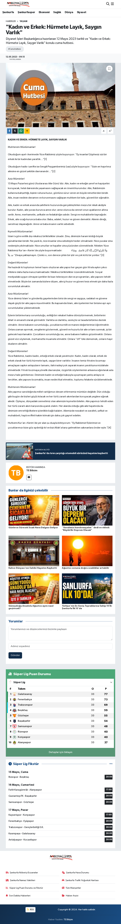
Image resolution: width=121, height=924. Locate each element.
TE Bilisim (31, 470)
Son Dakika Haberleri (19, 895)
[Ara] (107, 4)
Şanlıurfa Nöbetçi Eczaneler (24, 872)
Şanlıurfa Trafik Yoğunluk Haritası (82, 880)
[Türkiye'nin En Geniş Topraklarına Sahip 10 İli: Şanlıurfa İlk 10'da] (87, 588)
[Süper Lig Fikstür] (110, 764)
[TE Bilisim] (16, 472)
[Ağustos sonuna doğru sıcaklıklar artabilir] (87, 550)
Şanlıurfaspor (26, 12)
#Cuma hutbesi (14, 49)
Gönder (15, 655)
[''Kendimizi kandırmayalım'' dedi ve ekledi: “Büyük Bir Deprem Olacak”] (87, 510)
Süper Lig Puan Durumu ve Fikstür (26, 888)
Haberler (11, 21)
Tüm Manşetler (73, 888)
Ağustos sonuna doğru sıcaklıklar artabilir (85, 568)
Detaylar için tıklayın (60, 752)
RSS (32, 909)
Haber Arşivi (72, 895)
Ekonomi (44, 12)
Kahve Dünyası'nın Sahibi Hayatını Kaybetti (33, 568)
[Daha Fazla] (27, 131)
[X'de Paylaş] (15, 131)
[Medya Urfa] (17, 4)
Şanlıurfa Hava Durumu (77, 872)
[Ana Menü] (112, 4)
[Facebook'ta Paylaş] (9, 131)
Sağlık (57, 12)
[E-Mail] (29, 477)
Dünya (69, 12)
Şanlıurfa (8, 12)
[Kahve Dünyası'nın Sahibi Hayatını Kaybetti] (34, 550)
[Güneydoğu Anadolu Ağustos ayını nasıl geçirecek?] (34, 588)
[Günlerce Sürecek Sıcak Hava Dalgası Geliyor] (34, 510)
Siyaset (81, 12)
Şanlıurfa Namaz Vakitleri (22, 880)
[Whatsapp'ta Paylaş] (21, 131)
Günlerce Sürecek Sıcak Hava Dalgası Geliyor (33, 528)
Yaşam (23, 21)
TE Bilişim (68, 919)
